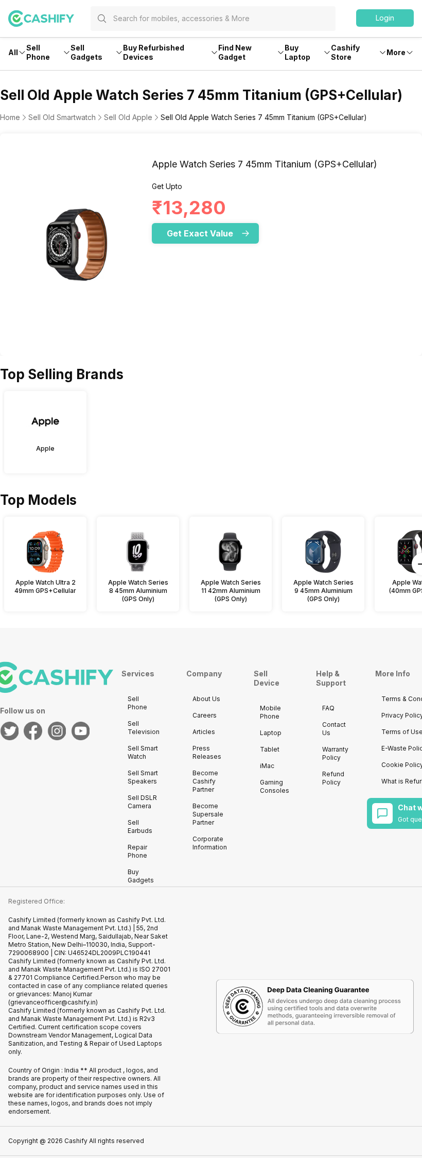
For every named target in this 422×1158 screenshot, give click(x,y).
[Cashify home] (49, 18)
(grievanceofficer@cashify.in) (53, 1002)
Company (204, 673)
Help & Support (331, 678)
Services (137, 673)
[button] (385, 18)
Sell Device (266, 678)
